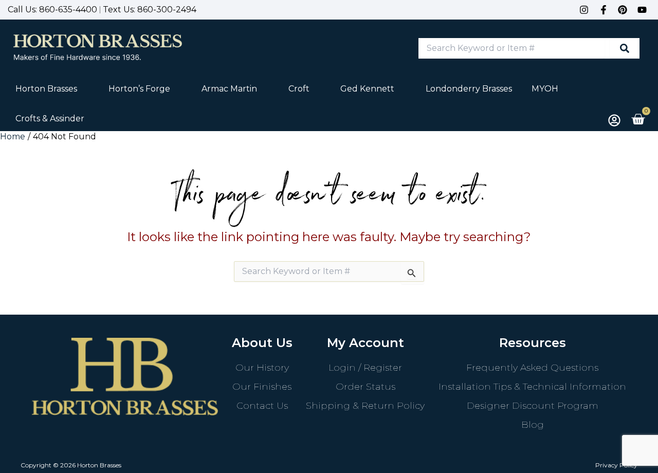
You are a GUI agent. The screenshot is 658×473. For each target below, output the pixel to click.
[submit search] (624, 48)
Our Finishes (261, 386)
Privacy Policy (616, 465)
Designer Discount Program (532, 405)
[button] (52, 89)
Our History (262, 367)
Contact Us (262, 405)
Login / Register (365, 367)
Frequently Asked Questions (532, 367)
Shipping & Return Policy (365, 405)
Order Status (365, 386)
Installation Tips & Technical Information (532, 386)
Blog (532, 424)
